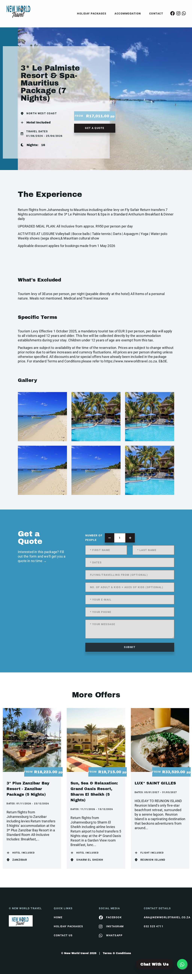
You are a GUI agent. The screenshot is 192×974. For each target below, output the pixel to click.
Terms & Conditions (117, 953)
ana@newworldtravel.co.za (163, 917)
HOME (58, 917)
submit (129, 647)
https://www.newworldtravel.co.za (130, 361)
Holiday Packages (91, 13)
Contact (156, 13)
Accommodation (128, 13)
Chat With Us (154, 964)
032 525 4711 (153, 926)
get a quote (94, 127)
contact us (63, 935)
